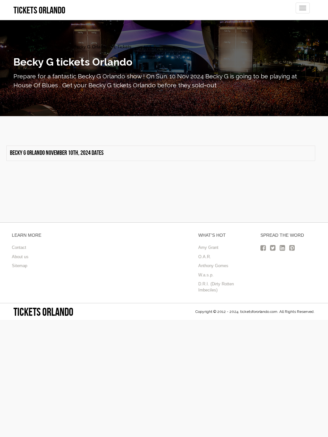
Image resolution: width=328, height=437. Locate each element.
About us (20, 256)
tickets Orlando (43, 312)
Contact (19, 247)
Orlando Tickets (29, 46)
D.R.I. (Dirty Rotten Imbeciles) (216, 287)
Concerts (59, 46)
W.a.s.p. (206, 275)
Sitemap (19, 265)
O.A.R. (204, 256)
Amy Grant (208, 247)
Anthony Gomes (213, 265)
